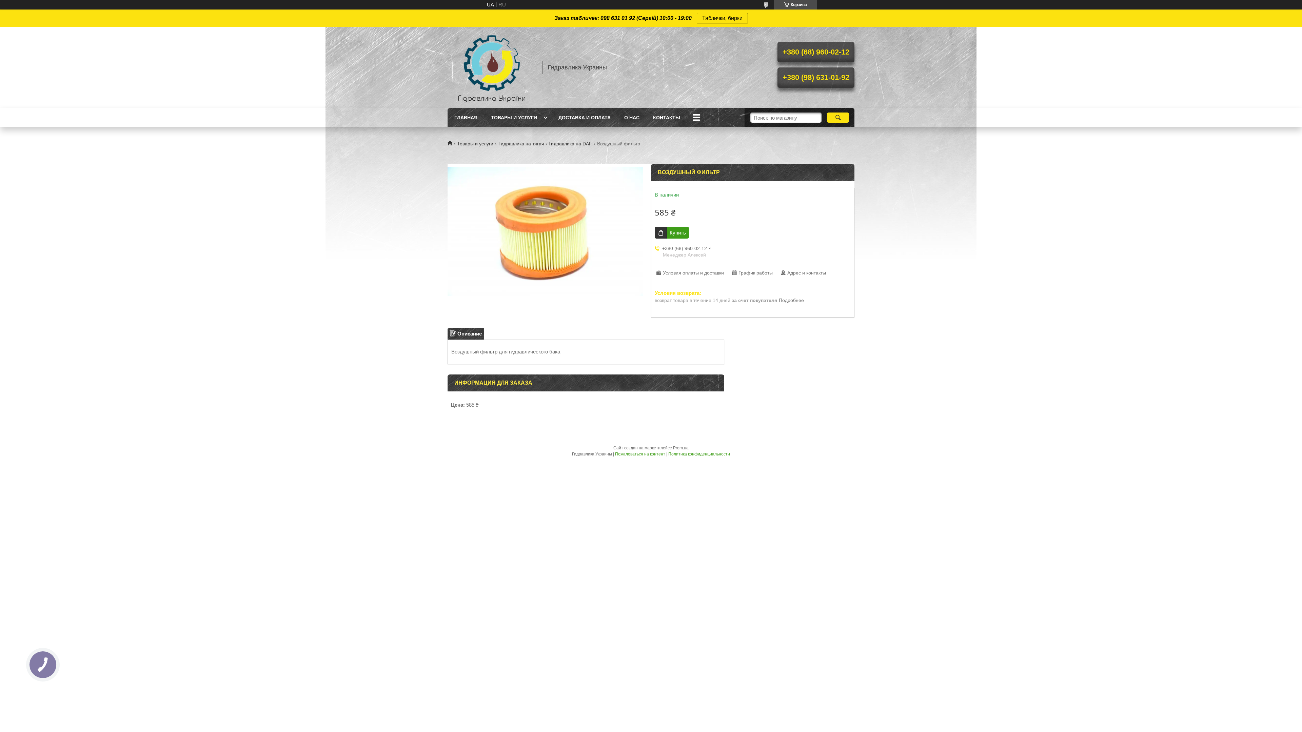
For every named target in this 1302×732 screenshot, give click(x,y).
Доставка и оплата (584, 117)
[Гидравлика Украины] (492, 67)
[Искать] (838, 118)
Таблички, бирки (722, 18)
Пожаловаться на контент (640, 454)
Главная (465, 117)
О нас (631, 117)
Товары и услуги (514, 117)
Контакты (666, 117)
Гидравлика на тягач (521, 143)
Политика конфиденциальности (699, 454)
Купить (678, 233)
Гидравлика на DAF (570, 143)
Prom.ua (681, 448)
